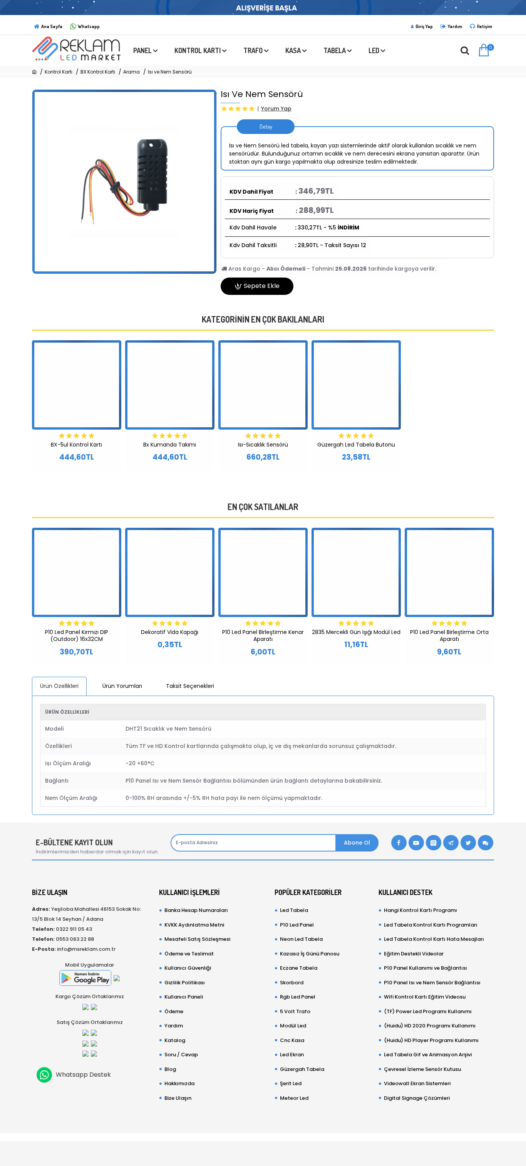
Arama (131, 72)
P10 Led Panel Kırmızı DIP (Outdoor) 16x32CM (76, 635)
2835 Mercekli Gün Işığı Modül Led (356, 632)
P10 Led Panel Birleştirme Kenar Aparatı (263, 635)
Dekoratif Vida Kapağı (169, 632)
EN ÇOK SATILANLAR (263, 507)
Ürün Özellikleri (59, 686)
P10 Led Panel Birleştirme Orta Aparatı (449, 635)
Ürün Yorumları (122, 686)
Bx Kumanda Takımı (169, 444)
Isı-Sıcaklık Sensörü (263, 444)
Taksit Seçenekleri (190, 686)
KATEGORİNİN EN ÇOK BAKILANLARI (263, 319)
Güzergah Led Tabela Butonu (356, 444)
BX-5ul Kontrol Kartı (76, 444)
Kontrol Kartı (58, 72)
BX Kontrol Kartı (97, 72)
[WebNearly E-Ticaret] (263, 1149)
